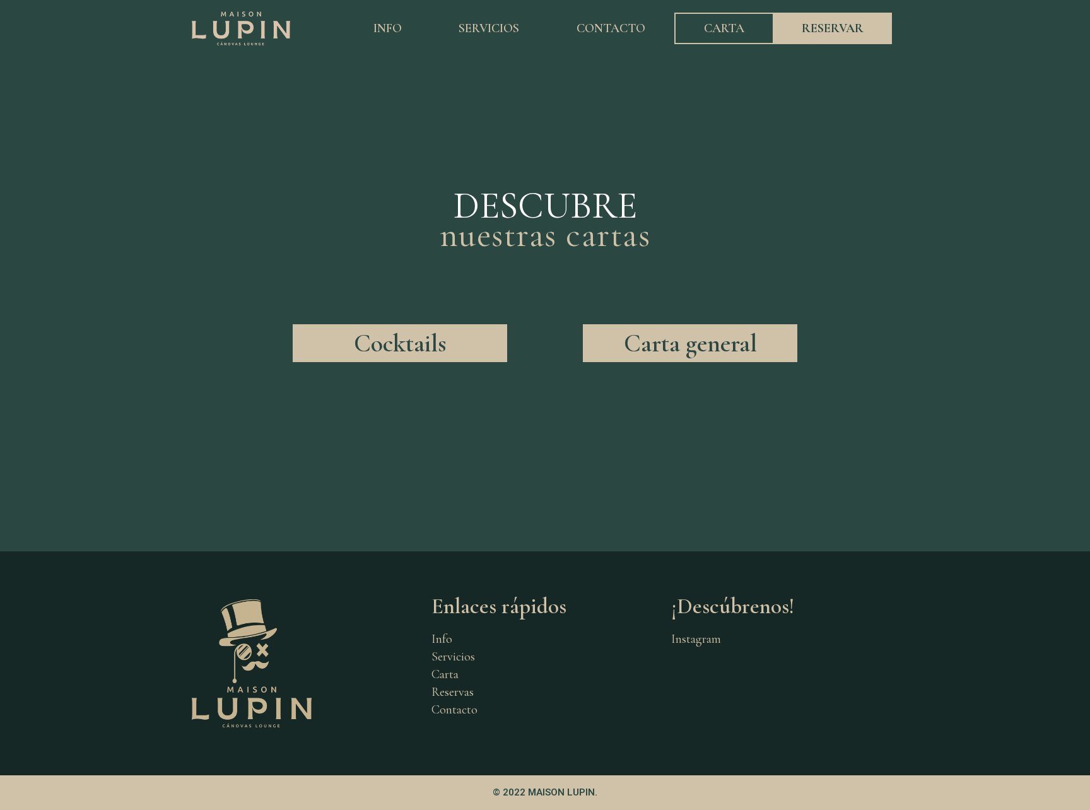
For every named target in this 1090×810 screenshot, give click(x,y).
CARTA (724, 28)
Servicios (453, 656)
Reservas (452, 692)
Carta (445, 674)
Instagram (696, 639)
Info (441, 639)
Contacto (454, 709)
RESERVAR (833, 28)
